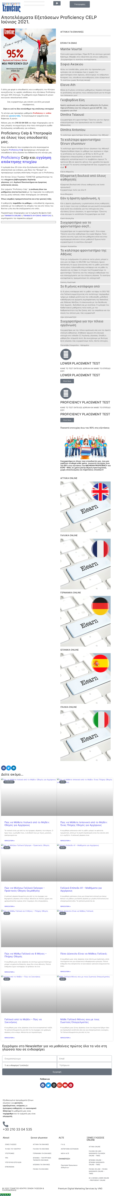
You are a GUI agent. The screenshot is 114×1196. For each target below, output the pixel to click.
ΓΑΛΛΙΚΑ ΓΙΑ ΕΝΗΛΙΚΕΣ (41, 1149)
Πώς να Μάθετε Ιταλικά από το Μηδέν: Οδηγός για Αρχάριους (27, 823)
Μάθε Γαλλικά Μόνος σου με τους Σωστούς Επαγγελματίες (79, 1021)
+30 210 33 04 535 (17, 1129)
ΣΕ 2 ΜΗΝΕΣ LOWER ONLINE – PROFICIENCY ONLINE (99, 1179)
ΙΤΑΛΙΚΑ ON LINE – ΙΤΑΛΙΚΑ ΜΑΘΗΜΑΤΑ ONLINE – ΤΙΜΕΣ (98, 1171)
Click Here (67, 381)
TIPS (6, 1158)
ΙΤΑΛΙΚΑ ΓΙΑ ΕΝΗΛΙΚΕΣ (40, 1169)
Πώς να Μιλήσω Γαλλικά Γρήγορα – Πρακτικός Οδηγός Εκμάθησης (24, 889)
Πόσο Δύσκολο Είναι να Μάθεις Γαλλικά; (83, 953)
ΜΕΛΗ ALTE (65, 1153)
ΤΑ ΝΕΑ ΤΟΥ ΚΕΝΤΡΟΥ (13, 1149)
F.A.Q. (63, 1144)
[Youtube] (65, 1085)
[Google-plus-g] (59, 1085)
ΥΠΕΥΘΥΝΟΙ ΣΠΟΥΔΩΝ (13, 1162)
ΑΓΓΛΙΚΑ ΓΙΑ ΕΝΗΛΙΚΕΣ (41, 1144)
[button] (34, 1)
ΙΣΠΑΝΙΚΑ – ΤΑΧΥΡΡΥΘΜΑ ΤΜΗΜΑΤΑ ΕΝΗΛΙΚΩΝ (42, 1159)
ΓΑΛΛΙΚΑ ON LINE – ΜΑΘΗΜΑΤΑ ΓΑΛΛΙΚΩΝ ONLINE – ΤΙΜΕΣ (97, 1153)
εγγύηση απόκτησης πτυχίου (26, 159)
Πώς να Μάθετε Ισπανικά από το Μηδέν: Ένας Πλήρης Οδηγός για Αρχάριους (83, 823)
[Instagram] (54, 1085)
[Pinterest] (70, 1085)
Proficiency (10, 157)
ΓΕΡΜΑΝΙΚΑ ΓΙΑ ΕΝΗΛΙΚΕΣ (42, 1153)
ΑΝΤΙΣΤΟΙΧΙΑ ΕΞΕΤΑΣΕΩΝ (69, 1149)
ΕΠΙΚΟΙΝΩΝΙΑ (9, 1167)
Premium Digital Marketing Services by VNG (80, 1188)
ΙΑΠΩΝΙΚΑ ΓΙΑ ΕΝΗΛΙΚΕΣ (41, 1164)
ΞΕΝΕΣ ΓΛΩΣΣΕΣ (10, 1144)
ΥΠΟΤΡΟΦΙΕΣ (9, 1153)
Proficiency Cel (15, 150)
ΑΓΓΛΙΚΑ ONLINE (94, 1147)
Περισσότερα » (9, 840)
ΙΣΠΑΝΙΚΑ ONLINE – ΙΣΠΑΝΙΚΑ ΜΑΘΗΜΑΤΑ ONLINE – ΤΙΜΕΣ (96, 1162)
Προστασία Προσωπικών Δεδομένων (69, 1166)
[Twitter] (48, 1085)
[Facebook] (43, 1085)
